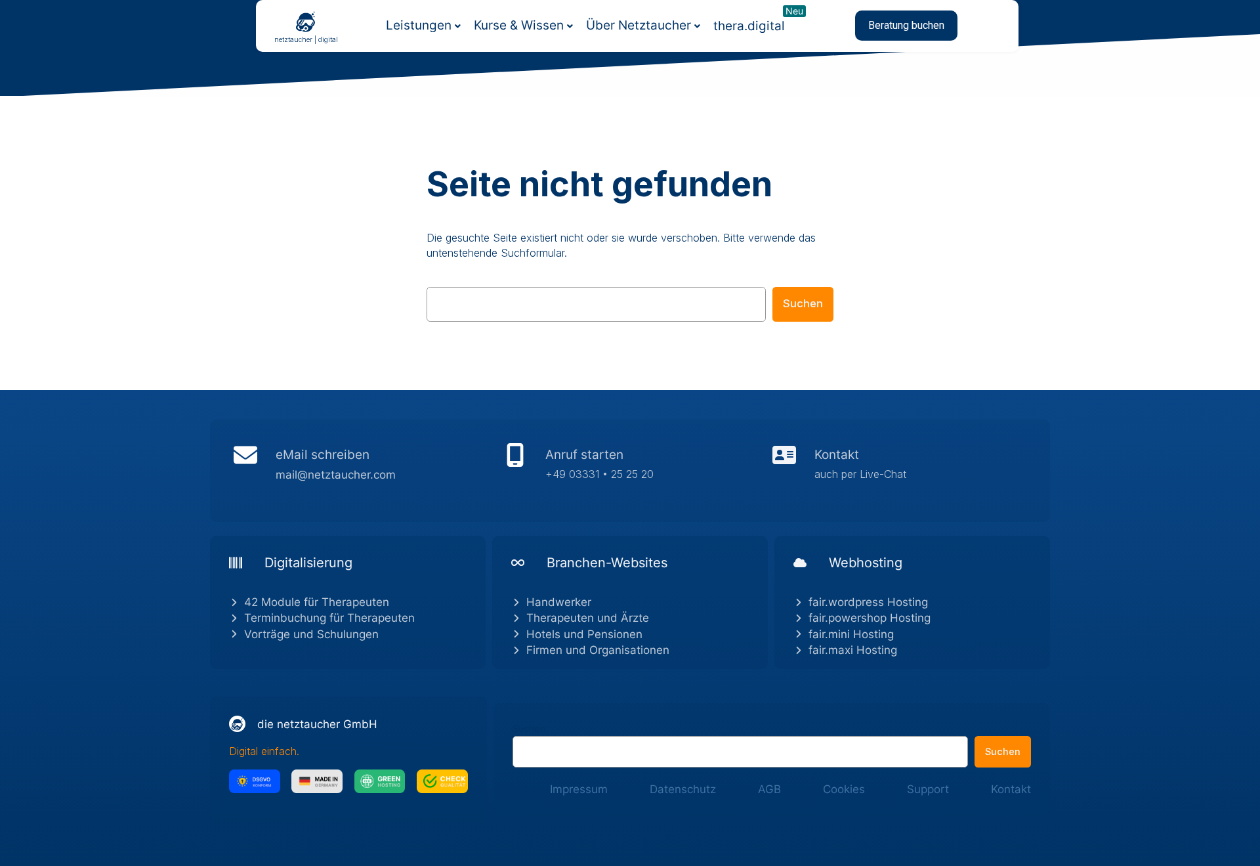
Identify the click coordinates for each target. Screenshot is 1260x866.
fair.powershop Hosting (869, 617)
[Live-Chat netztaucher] (899, 470)
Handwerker (558, 602)
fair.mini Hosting (851, 634)
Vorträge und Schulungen (311, 634)
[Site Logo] (306, 21)
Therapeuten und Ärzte (587, 617)
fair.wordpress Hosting (868, 602)
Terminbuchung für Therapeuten (329, 617)
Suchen (803, 303)
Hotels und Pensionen (584, 634)
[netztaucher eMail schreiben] (360, 470)
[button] (906, 26)
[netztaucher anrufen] (630, 470)
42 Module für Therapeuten (316, 602)
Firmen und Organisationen (597, 650)
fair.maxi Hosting (852, 650)
